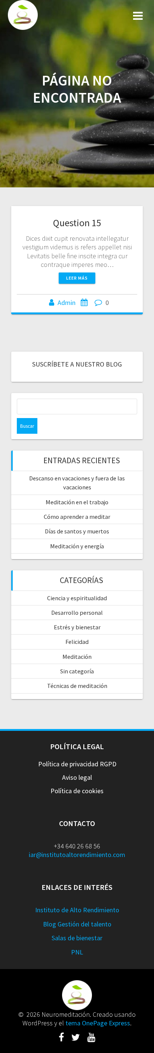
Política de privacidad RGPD (77, 764)
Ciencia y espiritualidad (77, 598)
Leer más (77, 278)
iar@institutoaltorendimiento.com (77, 854)
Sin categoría (77, 671)
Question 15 (77, 222)
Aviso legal (77, 777)
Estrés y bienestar (77, 627)
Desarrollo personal (77, 612)
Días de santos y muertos (77, 531)
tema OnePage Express (97, 1023)
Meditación (77, 656)
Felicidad (77, 641)
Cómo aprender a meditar (77, 516)
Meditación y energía (77, 546)
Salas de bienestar (77, 938)
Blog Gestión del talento (77, 924)
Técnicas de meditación (77, 685)
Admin (67, 302)
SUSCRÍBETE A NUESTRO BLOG (77, 364)
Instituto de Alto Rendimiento (77, 910)
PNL (77, 952)
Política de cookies (77, 790)
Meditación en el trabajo (77, 502)
